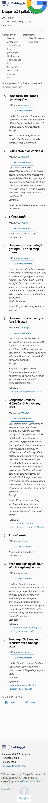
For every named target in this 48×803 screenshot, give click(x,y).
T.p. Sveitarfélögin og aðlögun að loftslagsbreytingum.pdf (26, 629)
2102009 (25, 652)
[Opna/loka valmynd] (44, 3)
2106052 (25, 573)
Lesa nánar (6, 789)
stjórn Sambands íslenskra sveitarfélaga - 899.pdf (23, 687)
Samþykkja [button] (24, 798)
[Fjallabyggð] (13, 3)
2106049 (25, 105)
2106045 (25, 413)
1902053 (25, 223)
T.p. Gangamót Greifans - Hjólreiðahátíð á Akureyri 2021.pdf (27, 525)
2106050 (25, 157)
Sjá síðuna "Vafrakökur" (29, 782)
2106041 (25, 328)
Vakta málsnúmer (22, 111)
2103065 (25, 541)
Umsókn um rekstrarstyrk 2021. (25, 392)
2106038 (25, 258)
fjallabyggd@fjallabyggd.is (14, 766)
